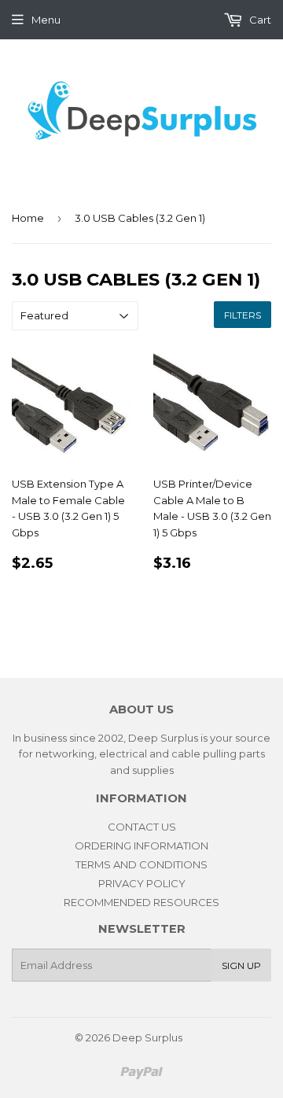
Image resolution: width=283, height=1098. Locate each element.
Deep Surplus (147, 1037)
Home (28, 218)
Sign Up (241, 965)
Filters (242, 315)
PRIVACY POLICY (142, 883)
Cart (259, 19)
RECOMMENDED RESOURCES (141, 902)
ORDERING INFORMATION (141, 845)
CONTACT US (142, 826)
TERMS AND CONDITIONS (141, 864)
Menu (46, 19)
